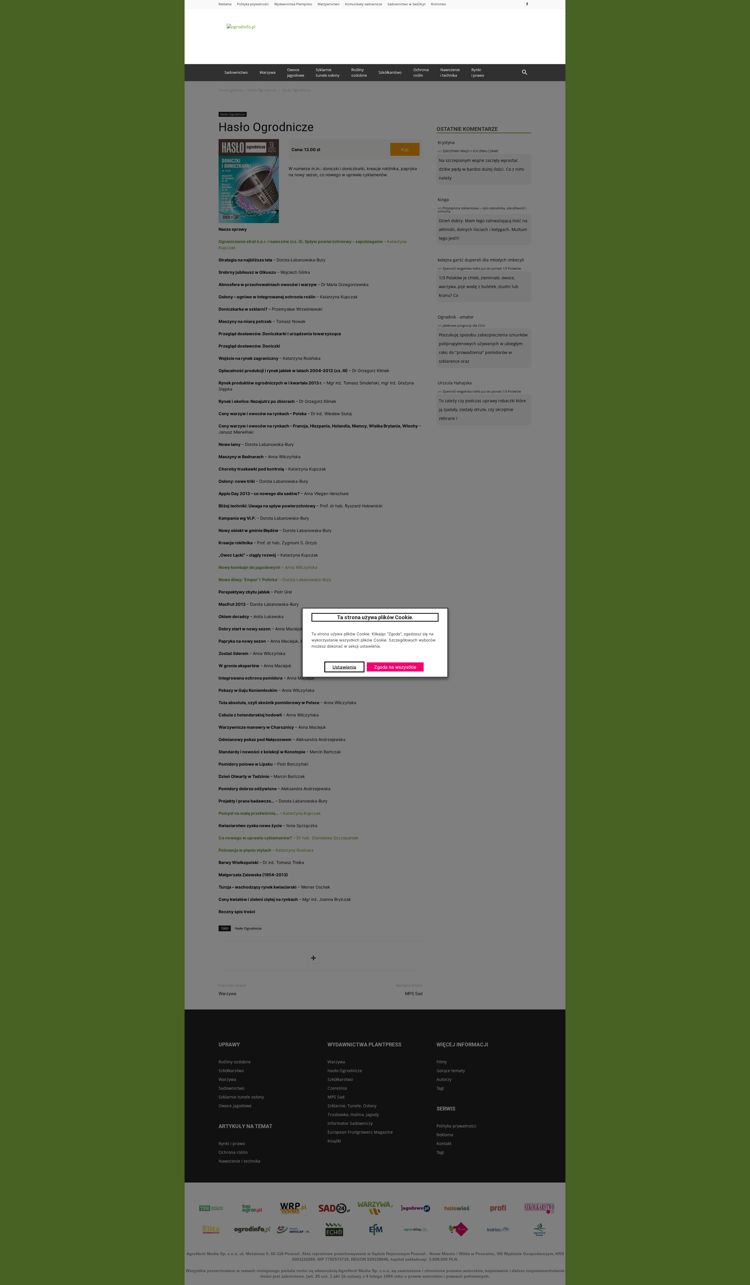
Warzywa (267, 72)
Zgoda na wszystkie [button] (395, 667)
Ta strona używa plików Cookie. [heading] (375, 617)
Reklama (225, 4)
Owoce (295, 72)
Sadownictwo (236, 72)
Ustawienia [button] (344, 667)
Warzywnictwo (329, 4)
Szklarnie (328, 72)
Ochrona (421, 72)
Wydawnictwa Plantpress (293, 4)
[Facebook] (527, 4)
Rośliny (359, 72)
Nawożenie (450, 72)
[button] (524, 73)
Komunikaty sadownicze (363, 4)
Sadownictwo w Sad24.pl (406, 4)
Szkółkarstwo (390, 72)
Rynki (477, 72)
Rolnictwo (438, 4)
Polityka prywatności (253, 4)
